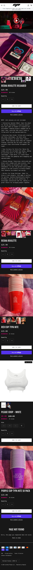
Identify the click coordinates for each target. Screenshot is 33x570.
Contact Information (6, 555)
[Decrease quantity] (3, 99)
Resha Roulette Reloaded (13, 85)
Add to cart (16, 106)
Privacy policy (8, 553)
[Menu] (1, 5)
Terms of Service (19, 553)
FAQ (2, 553)
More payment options (16, 114)
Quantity (4, 96)
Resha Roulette (8, 240)
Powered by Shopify (21, 564)
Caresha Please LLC (10, 564)
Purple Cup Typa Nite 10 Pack (15, 490)
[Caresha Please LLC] (16, 5)
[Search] (5, 5)
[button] (16, 21)
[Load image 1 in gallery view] (16, 54)
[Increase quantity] (12, 99)
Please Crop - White (11, 412)
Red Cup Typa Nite (9, 327)
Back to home (16, 538)
